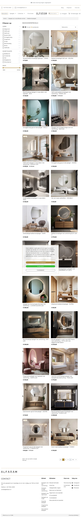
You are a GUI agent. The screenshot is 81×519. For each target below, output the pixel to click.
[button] (63, 14)
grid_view (23, 27)
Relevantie (69, 27)
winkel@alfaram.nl (6, 489)
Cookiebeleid (40, 270)
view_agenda (25, 27)
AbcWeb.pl (76, 515)
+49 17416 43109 (10, 487)
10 (73, 459)
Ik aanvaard (40, 266)
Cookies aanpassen (40, 262)
